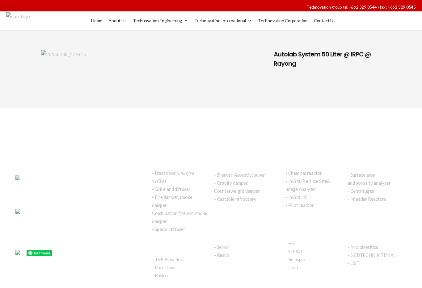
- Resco (221, 255)
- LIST (354, 263)
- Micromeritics (363, 247)
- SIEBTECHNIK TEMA (371, 255)
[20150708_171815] (151, 54)
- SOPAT (293, 251)
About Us (117, 20)
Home (96, 20)
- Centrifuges (361, 191)
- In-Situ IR (296, 197)
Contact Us (324, 20)
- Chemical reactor (303, 173)
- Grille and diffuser (171, 189)
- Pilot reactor (299, 205)
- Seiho (221, 247)
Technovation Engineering (157, 20)
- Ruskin (160, 275)
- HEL (291, 243)
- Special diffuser (168, 229)
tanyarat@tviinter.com (49, 221)
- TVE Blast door (168, 259)
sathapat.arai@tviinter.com (70, 213)
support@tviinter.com (37, 229)
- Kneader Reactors (367, 199)
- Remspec (295, 259)
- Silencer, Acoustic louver (239, 175)
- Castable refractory (235, 199)
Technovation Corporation (283, 20)
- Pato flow (163, 267)
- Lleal (291, 267)
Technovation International (220, 20)
